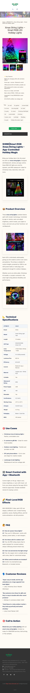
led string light (15, 108)
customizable (12, 114)
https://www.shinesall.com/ (12, 683)
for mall (10, 105)
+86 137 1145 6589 (8, 668)
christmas (20, 114)
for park (6, 120)
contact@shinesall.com (9, 666)
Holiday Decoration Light (17, 120)
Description (8, 134)
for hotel (23, 108)
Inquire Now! (14, 128)
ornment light (25, 105)
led (5, 114)
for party (7, 111)
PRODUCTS (10, 22)
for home (7, 108)
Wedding (23, 117)
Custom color (8, 117)
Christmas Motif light (23, 111)
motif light (16, 117)
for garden (16, 105)
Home (3, 22)
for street (13, 111)
